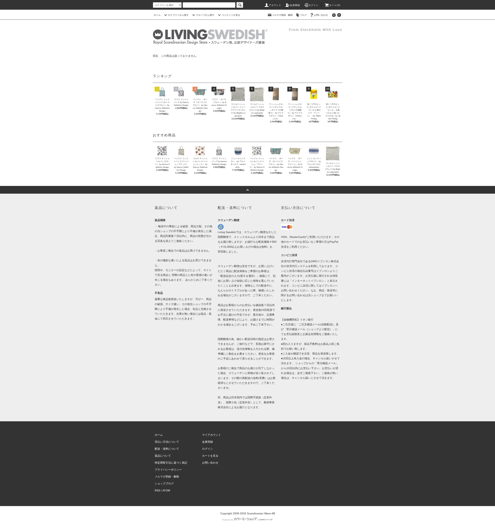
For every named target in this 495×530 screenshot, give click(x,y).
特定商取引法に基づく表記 (171, 462)
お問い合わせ (321, 15)
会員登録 (295, 5)
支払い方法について (167, 441)
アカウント (275, 5)
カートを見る (210, 455)
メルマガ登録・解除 (282, 15)
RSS (157, 490)
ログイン (313, 5)
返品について (163, 455)
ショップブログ (164, 483)
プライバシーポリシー (168, 469)
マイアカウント (211, 434)
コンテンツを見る (231, 15)
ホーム (157, 15)
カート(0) (334, 5)
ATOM (166, 490)
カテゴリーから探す (178, 15)
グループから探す (205, 15)
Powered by (227, 520)
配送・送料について (167, 448)
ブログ (303, 15)
